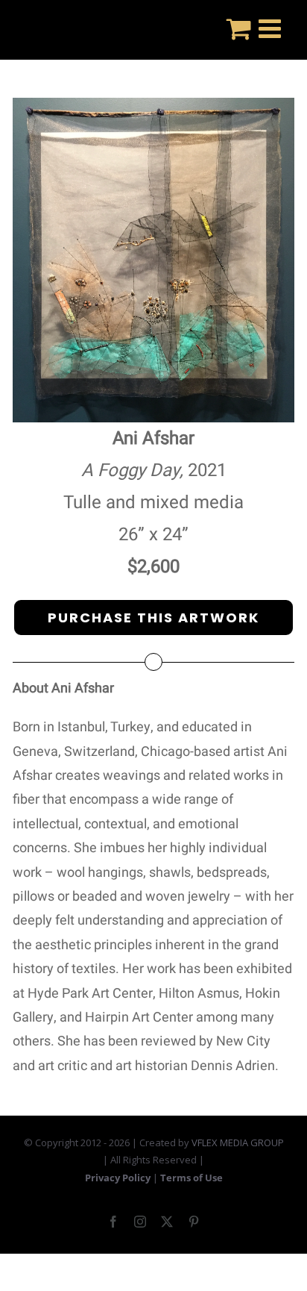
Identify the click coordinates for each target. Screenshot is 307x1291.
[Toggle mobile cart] (239, 28)
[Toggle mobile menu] (272, 28)
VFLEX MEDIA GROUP (238, 1142)
